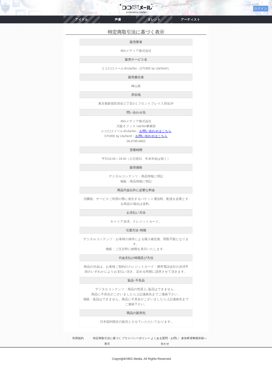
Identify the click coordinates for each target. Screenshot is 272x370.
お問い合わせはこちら (155, 131)
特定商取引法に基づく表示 (107, 341)
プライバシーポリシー (136, 338)
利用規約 (78, 338)
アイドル (81, 19)
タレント (154, 19)
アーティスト (190, 19)
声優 (118, 19)
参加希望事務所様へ (194, 338)
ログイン (260, 8)
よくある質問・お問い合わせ (165, 341)
